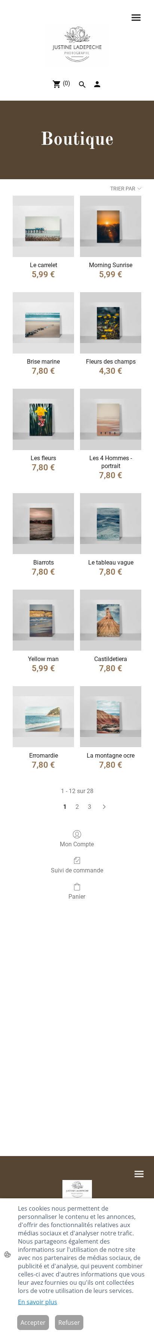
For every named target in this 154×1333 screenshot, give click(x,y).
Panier (76, 896)
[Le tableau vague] (110, 523)
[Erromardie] (43, 716)
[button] (82, 84)
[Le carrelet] (43, 226)
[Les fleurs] (43, 419)
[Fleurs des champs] (110, 323)
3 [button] (89, 806)
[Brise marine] (43, 323)
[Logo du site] (77, 45)
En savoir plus (37, 1302)
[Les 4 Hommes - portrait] (110, 419)
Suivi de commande (77, 870)
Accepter (33, 1322)
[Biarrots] (43, 523)
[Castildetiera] (110, 620)
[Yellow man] (43, 620)
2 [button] (77, 806)
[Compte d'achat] (97, 84)
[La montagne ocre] (110, 716)
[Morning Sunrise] (110, 226)
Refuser (69, 1322)
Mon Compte (77, 844)
